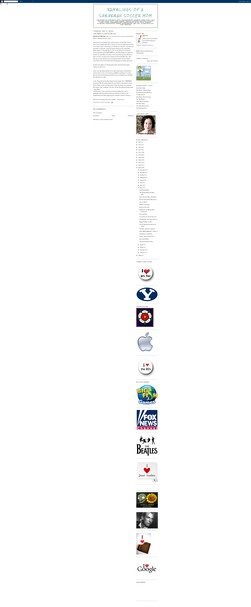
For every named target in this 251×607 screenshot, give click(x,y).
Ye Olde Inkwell (140, 95)
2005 (139, 167)
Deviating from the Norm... (146, 241)
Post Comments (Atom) (106, 119)
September (143, 177)
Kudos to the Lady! (144, 207)
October (142, 175)
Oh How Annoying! (144, 204)
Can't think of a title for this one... (148, 217)
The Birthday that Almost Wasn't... (148, 219)
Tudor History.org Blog (142, 101)
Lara (146, 35)
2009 (139, 157)
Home (113, 116)
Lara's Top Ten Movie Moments (147, 197)
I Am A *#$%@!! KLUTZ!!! (146, 236)
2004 (139, 255)
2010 (139, 155)
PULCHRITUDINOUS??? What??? (148, 231)
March (142, 247)
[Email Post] (112, 102)
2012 (139, 150)
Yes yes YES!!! (143, 202)
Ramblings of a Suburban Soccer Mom (125, 13)
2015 (139, 142)
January (142, 252)
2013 (139, 147)
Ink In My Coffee (140, 88)
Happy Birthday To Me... (146, 222)
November (143, 172)
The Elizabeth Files (141, 108)
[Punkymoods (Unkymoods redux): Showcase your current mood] (147, 53)
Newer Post (96, 116)
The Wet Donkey (140, 99)
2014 (139, 145)
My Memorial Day (144, 190)
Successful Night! (144, 239)
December (143, 170)
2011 (139, 152)
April (141, 245)
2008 (139, 160)
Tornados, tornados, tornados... (147, 229)
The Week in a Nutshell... (146, 234)
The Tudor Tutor (140, 103)
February (142, 250)
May (141, 188)
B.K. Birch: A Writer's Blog (143, 90)
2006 (139, 165)
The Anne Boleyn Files (142, 106)
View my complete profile (144, 45)
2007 (139, 162)
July (141, 182)
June (141, 185)
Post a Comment (97, 113)
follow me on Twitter (152, 61)
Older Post (130, 116)
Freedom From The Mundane (144, 92)
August (142, 180)
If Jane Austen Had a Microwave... (148, 199)
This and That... (143, 214)
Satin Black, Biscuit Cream (143, 97)
